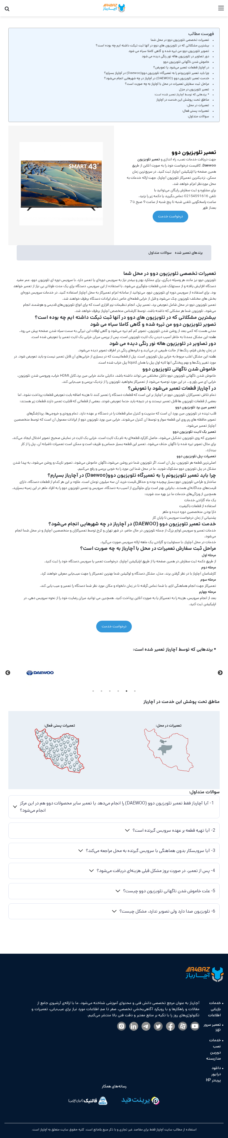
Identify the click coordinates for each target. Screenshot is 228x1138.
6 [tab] (93, 691)
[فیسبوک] (170, 1027)
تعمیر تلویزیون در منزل (194, 89)
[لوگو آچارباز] (114, 8)
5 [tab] (101, 691)
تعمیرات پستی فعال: (195, 110)
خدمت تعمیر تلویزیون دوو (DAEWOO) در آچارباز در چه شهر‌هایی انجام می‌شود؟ (156, 78)
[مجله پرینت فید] (140, 1102)
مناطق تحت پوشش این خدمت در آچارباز (182, 99)
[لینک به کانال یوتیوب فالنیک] (194, 1027)
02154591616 (195, 196)
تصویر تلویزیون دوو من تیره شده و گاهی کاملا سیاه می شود (168, 51)
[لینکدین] (133, 1027)
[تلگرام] (146, 1027)
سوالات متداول (160, 252)
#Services (208, 267)
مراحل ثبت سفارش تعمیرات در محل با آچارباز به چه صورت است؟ (167, 83)
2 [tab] (126, 691)
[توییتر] (158, 1027)
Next (8, 673)
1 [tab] (135, 691)
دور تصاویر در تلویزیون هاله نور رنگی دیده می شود (175, 56)
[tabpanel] (40, 673)
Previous (220, 673)
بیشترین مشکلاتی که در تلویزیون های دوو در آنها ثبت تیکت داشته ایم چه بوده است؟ (152, 45)
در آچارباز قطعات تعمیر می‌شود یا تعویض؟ (181, 67)
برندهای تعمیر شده (189, 252)
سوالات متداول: (198, 116)
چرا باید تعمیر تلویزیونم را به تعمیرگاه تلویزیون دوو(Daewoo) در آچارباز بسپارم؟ (156, 73)
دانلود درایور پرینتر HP (213, 1074)
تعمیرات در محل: (198, 105)
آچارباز (43, 1129)
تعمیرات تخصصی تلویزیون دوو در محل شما (180, 40)
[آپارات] (182, 1027)
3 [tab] (118, 691)
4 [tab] (110, 691)
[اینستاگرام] (121, 1027)
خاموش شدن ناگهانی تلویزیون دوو (186, 61)
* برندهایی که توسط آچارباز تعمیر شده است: (181, 94)
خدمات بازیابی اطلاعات (214, 1009)
